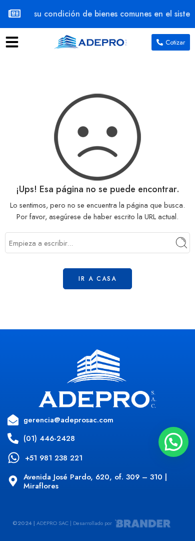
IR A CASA (97, 278)
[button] (173, 442)
